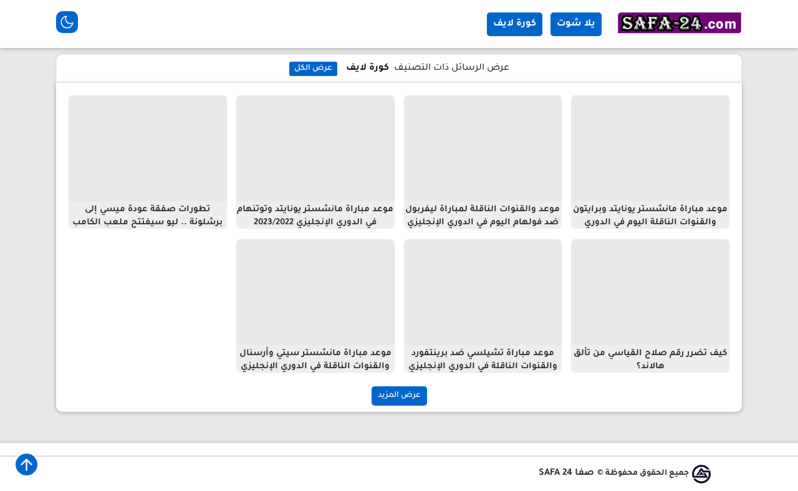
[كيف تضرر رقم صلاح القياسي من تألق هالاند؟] (650, 292)
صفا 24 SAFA (566, 474)
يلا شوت (576, 24)
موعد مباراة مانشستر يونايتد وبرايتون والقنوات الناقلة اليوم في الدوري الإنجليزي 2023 (650, 223)
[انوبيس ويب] (701, 474)
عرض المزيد (399, 395)
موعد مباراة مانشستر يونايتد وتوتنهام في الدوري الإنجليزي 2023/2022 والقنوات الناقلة (315, 223)
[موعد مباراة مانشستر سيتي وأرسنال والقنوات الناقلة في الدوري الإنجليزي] (315, 292)
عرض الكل (313, 68)
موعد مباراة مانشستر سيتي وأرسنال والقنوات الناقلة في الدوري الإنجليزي (315, 360)
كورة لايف (514, 24)
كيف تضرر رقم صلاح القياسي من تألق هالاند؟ (650, 360)
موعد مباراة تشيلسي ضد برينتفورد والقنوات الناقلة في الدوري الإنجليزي (482, 360)
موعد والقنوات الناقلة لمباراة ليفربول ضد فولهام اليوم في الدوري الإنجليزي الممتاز (482, 223)
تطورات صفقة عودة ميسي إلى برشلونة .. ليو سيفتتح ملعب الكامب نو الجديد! (147, 223)
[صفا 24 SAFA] (679, 35)
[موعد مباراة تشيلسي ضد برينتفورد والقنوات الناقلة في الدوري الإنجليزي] (483, 292)
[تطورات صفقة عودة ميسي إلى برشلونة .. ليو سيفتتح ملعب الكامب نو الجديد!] (148, 148)
